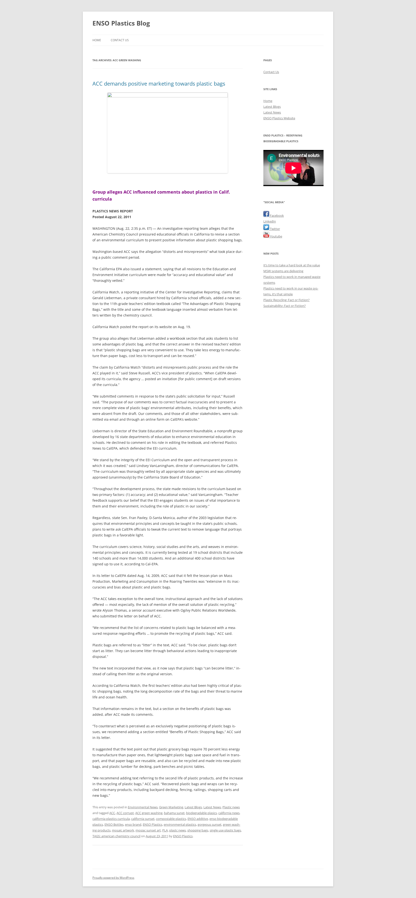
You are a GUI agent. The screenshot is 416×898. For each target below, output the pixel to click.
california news (229, 813)
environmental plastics (180, 824)
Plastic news (231, 807)
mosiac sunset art (148, 830)
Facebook (276, 215)
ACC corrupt (125, 813)
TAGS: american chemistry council (116, 836)
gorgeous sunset (209, 824)
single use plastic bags (225, 830)
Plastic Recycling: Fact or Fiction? (286, 300)
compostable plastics (171, 819)
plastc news (177, 830)
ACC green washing (148, 813)
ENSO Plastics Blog (121, 23)
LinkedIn (269, 221)
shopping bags (197, 830)
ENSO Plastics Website (279, 118)
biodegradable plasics (201, 813)
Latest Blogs (193, 807)
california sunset (143, 819)
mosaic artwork (123, 830)
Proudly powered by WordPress (113, 878)
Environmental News (143, 807)
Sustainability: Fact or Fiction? (284, 306)
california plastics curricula (111, 819)
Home (96, 40)
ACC (112, 813)
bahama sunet (174, 813)
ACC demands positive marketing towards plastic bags (158, 83)
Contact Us (120, 40)
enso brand (133, 824)
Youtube (275, 236)
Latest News (212, 807)
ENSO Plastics (152, 824)
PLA (165, 830)
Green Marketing (171, 807)
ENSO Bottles (114, 824)
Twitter (274, 229)
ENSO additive (198, 819)
